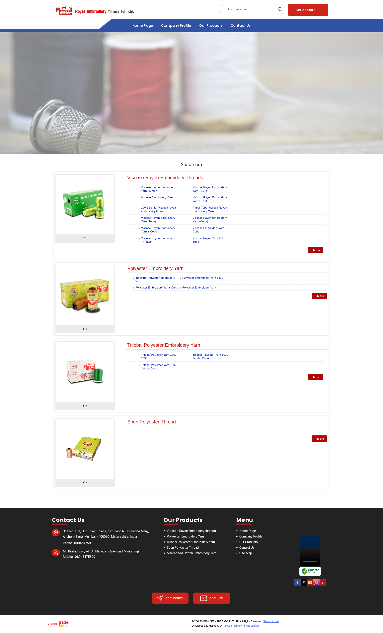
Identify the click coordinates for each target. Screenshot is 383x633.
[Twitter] (304, 585)
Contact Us (241, 25)
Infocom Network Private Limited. (241, 625)
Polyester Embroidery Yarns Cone (156, 287)
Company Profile (176, 25)
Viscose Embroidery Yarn (157, 197)
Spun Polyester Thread (151, 421)
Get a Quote (305, 10)
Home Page (142, 25)
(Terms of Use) (271, 621)
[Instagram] (316, 585)
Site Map (245, 553)
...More (315, 250)
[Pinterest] (323, 585)
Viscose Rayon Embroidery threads (165, 177)
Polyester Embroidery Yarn (155, 268)
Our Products (211, 25)
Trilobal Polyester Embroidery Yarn (163, 345)
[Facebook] (297, 585)
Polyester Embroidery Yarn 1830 (202, 277)
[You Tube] (310, 585)
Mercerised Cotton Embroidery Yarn (191, 553)
